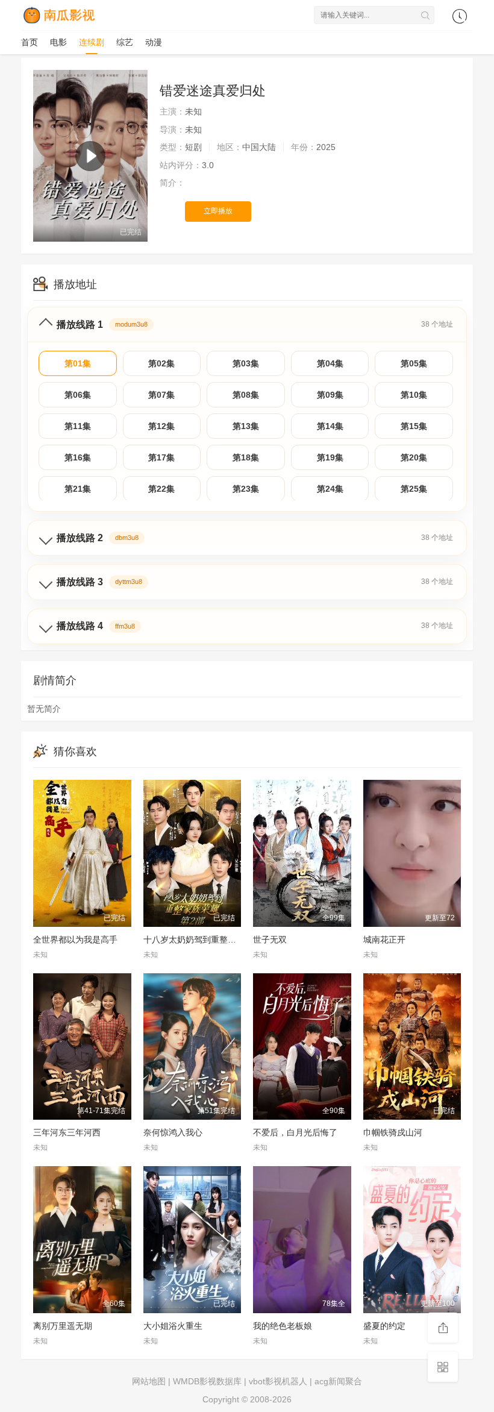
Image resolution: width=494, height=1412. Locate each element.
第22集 (161, 489)
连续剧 (91, 42)
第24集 (330, 489)
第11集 (77, 426)
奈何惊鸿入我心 (172, 1132)
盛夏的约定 (384, 1326)
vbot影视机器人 (278, 1381)
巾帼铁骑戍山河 (392, 1132)
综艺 (124, 42)
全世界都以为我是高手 (75, 939)
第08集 (246, 395)
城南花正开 (384, 939)
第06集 (77, 395)
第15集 (414, 426)
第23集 (246, 489)
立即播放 (218, 211)
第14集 (330, 426)
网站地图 (149, 1381)
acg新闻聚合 (338, 1381)
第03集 (246, 363)
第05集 (414, 363)
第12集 (161, 426)
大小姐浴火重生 (172, 1326)
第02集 (161, 363)
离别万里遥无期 (62, 1326)
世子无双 (270, 939)
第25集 (414, 489)
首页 (29, 42)
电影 (58, 42)
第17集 (161, 457)
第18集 (246, 457)
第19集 (330, 457)
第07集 (161, 395)
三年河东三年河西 (67, 1132)
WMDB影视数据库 (207, 1381)
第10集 (414, 395)
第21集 (77, 489)
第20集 (414, 457)
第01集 (77, 363)
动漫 (153, 42)
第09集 (330, 395)
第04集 (330, 363)
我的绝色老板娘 (282, 1326)
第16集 (77, 457)
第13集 (246, 426)
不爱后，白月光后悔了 (295, 1132)
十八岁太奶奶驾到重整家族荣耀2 (204, 939)
